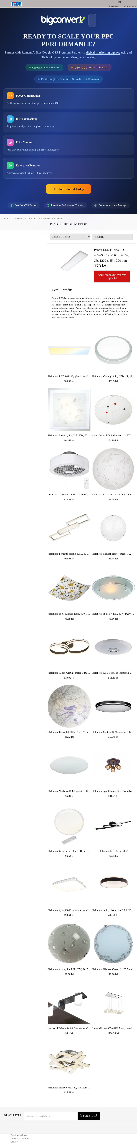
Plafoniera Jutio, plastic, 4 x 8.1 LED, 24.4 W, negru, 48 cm (113, 923)
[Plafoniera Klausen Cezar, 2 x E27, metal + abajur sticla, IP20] (113, 956)
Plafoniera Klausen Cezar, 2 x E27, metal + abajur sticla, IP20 (113, 982)
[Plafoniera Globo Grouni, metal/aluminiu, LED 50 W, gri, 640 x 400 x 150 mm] (69, 659)
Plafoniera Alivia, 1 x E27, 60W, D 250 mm (69, 982)
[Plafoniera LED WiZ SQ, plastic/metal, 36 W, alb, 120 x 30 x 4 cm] (69, 363)
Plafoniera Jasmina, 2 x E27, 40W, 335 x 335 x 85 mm (69, 448)
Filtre (99, 244)
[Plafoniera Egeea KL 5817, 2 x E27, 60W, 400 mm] (69, 718)
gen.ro (7, 225)
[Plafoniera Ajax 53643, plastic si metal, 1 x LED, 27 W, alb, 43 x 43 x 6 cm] (69, 897)
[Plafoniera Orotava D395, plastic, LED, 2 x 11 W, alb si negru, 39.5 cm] (113, 718)
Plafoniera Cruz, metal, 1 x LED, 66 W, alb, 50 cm (69, 863)
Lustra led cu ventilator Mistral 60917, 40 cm (69, 507)
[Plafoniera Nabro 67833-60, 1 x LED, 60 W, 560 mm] (69, 1074)
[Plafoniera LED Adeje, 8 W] (113, 838)
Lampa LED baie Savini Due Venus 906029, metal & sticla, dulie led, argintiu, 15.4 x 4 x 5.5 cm (69, 1041)
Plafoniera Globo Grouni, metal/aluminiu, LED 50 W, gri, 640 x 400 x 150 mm (69, 685)
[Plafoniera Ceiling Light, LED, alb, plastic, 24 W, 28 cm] (113, 363)
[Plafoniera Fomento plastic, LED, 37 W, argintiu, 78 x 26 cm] (69, 540)
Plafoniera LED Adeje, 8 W (113, 863)
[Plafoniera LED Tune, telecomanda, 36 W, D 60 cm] (113, 659)
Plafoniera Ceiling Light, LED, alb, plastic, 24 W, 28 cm (113, 389)
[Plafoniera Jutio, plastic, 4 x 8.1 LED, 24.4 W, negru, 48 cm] (113, 897)
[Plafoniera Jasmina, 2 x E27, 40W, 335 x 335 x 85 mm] (69, 422)
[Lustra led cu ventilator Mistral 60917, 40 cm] (69, 481)
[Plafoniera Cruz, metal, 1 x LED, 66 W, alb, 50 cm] (69, 838)
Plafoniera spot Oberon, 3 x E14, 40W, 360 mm (113, 804)
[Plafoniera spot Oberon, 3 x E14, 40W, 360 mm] (113, 777)
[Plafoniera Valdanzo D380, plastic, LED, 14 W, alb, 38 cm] (69, 777)
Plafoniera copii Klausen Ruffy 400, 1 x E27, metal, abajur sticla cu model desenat (69, 626)
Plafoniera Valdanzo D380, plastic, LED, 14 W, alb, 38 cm (69, 804)
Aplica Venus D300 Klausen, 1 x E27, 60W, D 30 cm (113, 448)
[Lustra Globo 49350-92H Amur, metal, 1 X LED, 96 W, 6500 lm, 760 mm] (113, 1015)
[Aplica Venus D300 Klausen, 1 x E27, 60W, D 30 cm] (113, 422)
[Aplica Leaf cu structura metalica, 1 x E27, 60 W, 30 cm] (113, 481)
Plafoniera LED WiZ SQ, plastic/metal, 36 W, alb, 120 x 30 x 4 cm (69, 389)
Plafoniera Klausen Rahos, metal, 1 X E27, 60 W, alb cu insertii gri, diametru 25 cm (113, 566)
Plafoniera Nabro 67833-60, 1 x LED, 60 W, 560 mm (69, 1100)
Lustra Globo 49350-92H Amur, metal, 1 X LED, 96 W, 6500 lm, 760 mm (113, 1041)
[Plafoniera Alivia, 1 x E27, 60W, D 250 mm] (69, 956)
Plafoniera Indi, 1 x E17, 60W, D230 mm (113, 626)
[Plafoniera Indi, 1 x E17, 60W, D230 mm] (113, 600)
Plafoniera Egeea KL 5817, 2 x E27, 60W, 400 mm (69, 744)
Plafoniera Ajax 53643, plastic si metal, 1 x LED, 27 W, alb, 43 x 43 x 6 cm (69, 923)
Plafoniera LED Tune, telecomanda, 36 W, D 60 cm (113, 685)
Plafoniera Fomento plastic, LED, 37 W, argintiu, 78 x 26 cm (69, 566)
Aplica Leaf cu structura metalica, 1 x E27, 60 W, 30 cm (113, 507)
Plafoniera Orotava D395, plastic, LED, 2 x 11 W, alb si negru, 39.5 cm (113, 744)
